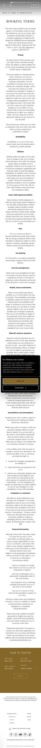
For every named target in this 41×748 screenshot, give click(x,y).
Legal (29, 720)
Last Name (24, 658)
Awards (29, 716)
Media (29, 713)
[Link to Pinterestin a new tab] (25, 735)
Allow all (20, 381)
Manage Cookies (12, 713)
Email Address (10, 666)
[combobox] (28, 668)
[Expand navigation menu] (4, 4)
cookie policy (28, 372)
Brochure (11, 723)
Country (23, 665)
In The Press (12, 716)
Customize (19, 388)
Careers (12, 720)
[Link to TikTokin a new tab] (30, 735)
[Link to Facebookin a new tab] (11, 735)
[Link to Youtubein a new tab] (21, 735)
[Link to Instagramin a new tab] (16, 735)
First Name (8, 658)
